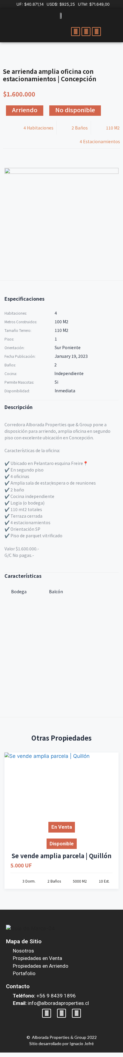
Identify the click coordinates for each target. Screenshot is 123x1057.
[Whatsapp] (96, 31)
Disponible (62, 844)
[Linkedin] (76, 1013)
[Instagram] (86, 31)
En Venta (61, 827)
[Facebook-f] (75, 31)
